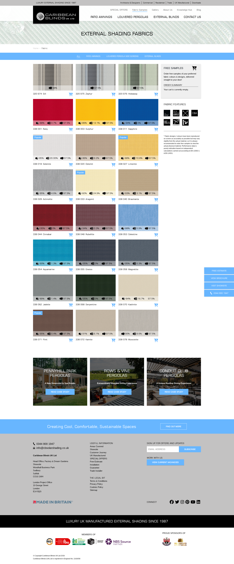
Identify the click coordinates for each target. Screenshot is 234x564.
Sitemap (93, 490)
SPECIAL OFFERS (119, 10)
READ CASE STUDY (60, 392)
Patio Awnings (101, 17)
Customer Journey (98, 452)
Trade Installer (96, 471)
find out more (173, 426)
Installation (94, 465)
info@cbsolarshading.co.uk (52, 447)
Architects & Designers (130, 3)
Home (35, 48)
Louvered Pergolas (133, 17)
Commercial (148, 3)
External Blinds (166, 17)
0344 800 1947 (45, 443)
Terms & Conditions (98, 481)
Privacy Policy (96, 484)
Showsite (94, 449)
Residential (160, 3)
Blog (199, 10)
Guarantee (94, 468)
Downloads (196, 3)
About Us (167, 10)
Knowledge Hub (184, 10)
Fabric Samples (139, 10)
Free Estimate (96, 461)
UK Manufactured (182, 3)
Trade (169, 3)
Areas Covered (96, 446)
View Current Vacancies (165, 462)
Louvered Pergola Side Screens (122, 56)
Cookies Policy (96, 487)
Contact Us (192, 17)
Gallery (155, 10)
